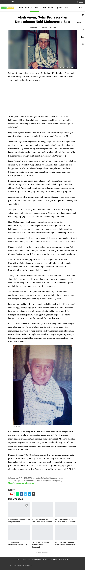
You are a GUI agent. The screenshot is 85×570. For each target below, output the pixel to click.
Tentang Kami (26, 559)
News (20, 8)
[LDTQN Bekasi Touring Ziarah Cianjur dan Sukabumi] (42, 532)
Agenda (58, 8)
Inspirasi (34, 8)
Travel (43, 8)
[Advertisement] (42, 99)
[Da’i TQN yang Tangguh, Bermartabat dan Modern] (66, 532)
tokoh (14, 490)
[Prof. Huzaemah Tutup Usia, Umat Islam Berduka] (42, 509)
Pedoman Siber (63, 559)
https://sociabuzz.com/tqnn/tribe (21, 483)
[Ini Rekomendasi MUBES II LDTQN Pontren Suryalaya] (66, 509)
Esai (27, 8)
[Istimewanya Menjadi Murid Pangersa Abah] (19, 509)
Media (50, 8)
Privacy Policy (36, 559)
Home (18, 559)
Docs (66, 8)
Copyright (54, 559)
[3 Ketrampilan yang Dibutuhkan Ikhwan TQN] (19, 532)
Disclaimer (46, 559)
